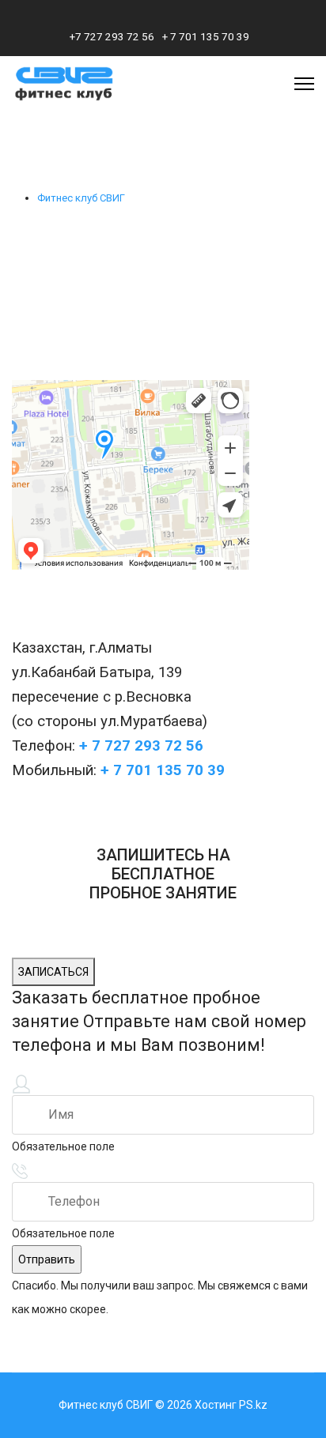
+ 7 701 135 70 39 (205, 36)
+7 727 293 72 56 (112, 36)
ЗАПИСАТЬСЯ (53, 972)
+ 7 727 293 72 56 (141, 746)
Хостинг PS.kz (231, 1404)
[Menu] (304, 84)
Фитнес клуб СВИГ (81, 198)
